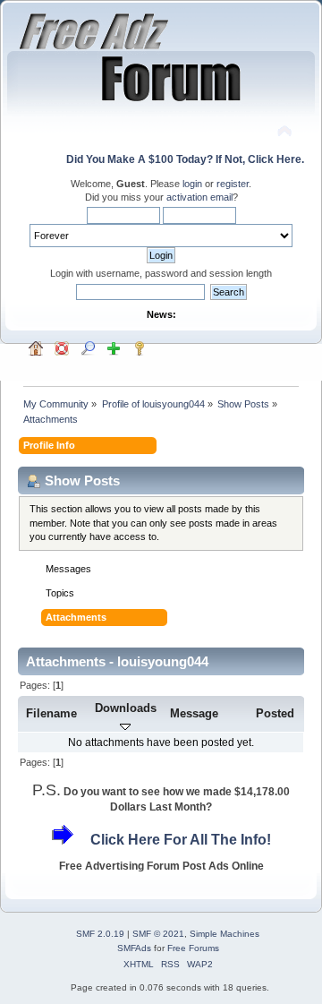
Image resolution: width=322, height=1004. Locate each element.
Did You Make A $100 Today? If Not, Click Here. (185, 159)
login (192, 183)
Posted (275, 713)
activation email (199, 197)
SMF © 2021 (158, 934)
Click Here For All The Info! (180, 839)
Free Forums (193, 948)
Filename (51, 713)
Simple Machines (224, 934)
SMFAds (134, 948)
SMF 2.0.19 (100, 934)
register (232, 183)
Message (194, 713)
